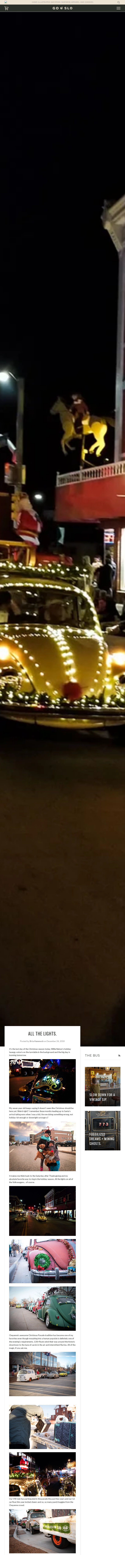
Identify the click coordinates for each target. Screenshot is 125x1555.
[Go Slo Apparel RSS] (119, 1055)
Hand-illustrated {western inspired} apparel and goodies (62, 2)
